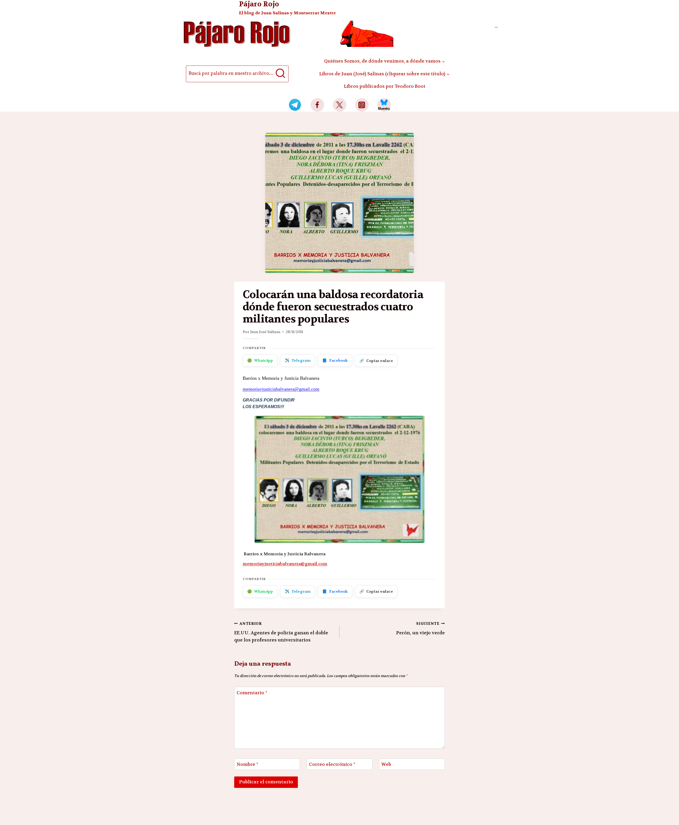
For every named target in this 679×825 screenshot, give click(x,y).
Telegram (298, 360)
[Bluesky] (384, 105)
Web (386, 764)
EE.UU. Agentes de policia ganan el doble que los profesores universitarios (281, 632)
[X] (339, 105)
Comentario (252, 693)
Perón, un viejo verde (420, 628)
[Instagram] (362, 105)
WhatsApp (260, 360)
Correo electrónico (332, 764)
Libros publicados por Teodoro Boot (384, 86)
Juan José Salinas (265, 331)
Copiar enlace (376, 360)
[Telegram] (295, 105)
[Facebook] (317, 105)
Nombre (247, 764)
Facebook (335, 360)
